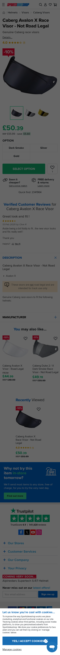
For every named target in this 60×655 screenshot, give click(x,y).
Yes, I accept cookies (28, 641)
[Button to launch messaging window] (52, 647)
